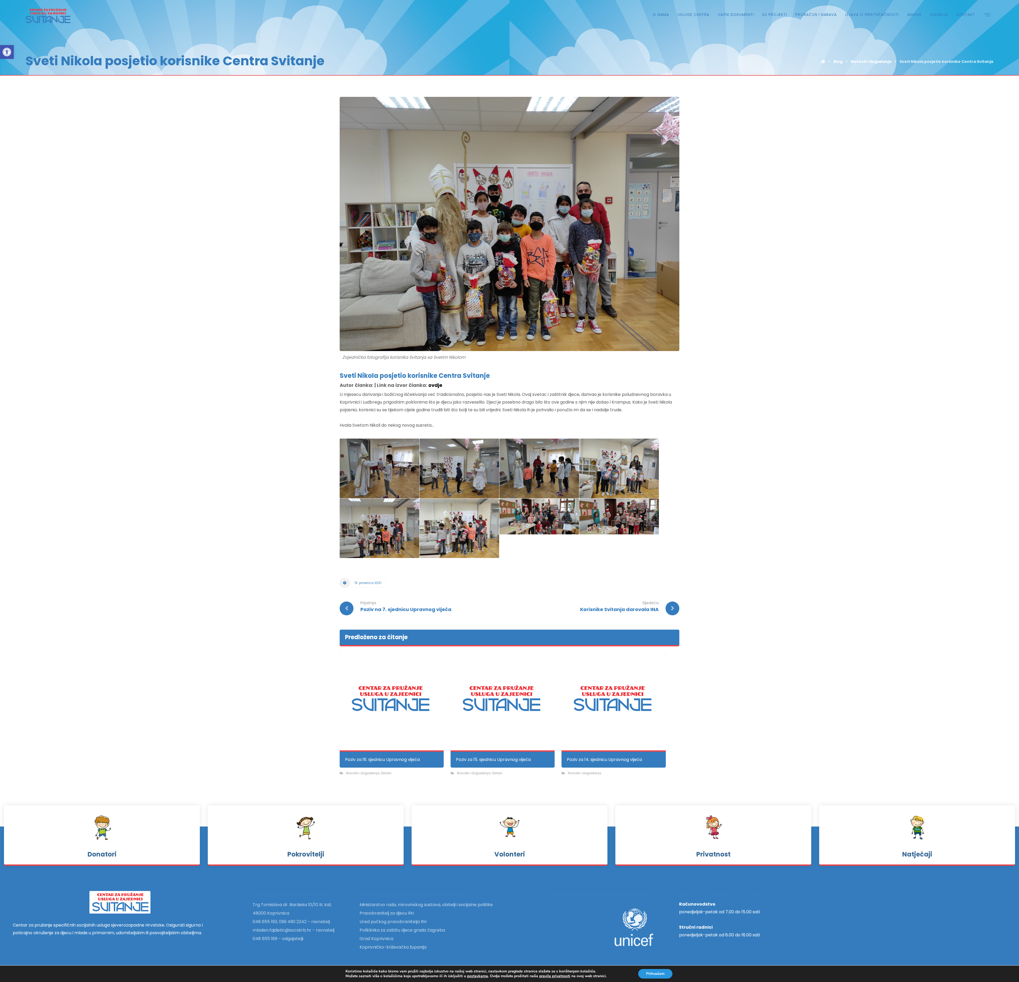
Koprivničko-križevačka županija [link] (393, 947)
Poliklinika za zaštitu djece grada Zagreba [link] (402, 930)
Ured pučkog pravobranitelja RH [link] (393, 922)
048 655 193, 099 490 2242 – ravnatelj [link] (291, 922)
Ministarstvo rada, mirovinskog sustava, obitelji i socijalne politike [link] (426, 905)
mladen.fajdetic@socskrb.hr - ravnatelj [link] (293, 930)
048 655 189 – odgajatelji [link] (278, 939)
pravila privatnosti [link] (554, 976)
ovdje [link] (435, 385)
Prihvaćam (655, 973)
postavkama (477, 976)
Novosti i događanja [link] (362, 773)
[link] (7, 52)
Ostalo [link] (386, 773)
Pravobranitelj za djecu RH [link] (387, 913)
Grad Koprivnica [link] (376, 939)
